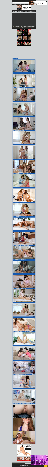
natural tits (32, 27)
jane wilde (18, 26)
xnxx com (17, 463)
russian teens (14, 463)
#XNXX (24, 4)
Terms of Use (20, 466)
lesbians (19, 27)
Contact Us (28, 466)
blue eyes (29, 27)
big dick (34, 26)
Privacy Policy (24, 466)
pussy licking (23, 27)
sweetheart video (28, 26)
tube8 (20, 463)
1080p (32, 26)
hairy (17, 27)
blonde (13, 27)
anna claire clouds (23, 26)
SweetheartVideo (15, 26)
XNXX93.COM (24, 0)
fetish (15, 27)
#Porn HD (19, 4)
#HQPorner (28, 4)
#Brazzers (14, 4)
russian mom (22, 463)
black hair (26, 27)
